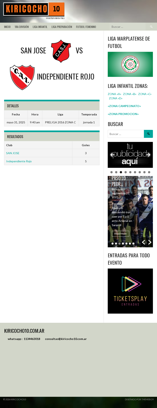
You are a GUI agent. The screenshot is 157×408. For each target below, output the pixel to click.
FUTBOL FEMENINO (86, 26)
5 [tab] (130, 172)
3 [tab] (121, 172)
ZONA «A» (114, 94)
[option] (130, 211)
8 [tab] (144, 172)
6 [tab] (135, 172)
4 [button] (123, 243)
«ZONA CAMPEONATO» (124, 106)
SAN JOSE (12, 153)
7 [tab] (140, 172)
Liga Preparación (62, 26)
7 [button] (133, 243)
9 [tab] (149, 172)
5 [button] (126, 243)
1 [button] (112, 243)
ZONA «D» (116, 98)
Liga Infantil (40, 26)
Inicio (7, 26)
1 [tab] (111, 172)
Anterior (112, 154)
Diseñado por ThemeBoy (139, 399)
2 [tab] (116, 172)
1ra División (22, 26)
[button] (143, 242)
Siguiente (148, 154)
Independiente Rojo (19, 161)
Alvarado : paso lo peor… (121, 178)
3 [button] (119, 243)
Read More (120, 233)
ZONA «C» (144, 94)
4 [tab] (125, 172)
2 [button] (116, 243)
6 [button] (130, 243)
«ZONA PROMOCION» (123, 114)
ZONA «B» (129, 94)
